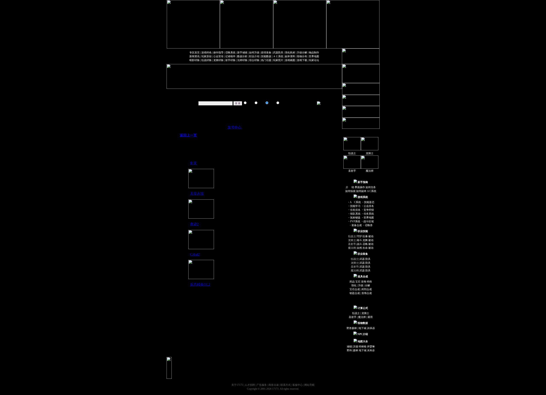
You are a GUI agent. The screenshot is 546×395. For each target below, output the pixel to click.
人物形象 (267, 96)
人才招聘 (250, 384)
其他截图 (308, 91)
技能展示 (221, 96)
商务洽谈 (274, 384)
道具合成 (244, 96)
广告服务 (262, 384)
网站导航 (309, 384)
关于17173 (237, 384)
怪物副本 (285, 96)
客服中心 (297, 384)
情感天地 (244, 91)
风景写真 (199, 96)
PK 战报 (221, 91)
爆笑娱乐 (199, 91)
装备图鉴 (267, 91)
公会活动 (285, 91)
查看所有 (308, 96)
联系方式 (285, 384)
